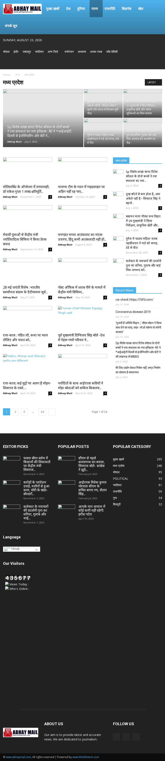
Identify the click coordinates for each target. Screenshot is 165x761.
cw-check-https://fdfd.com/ (134, 299)
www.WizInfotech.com (85, 757)
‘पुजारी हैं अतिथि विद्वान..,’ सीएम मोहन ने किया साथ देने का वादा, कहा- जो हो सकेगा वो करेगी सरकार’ (139, 327)
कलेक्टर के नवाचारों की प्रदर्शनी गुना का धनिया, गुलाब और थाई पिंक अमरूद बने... (143, 265)
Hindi (15, 549)
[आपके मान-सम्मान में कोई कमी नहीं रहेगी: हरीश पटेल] (66, 511)
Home (7, 75)
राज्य (95, 8)
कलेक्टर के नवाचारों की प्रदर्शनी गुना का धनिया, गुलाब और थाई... (35, 512)
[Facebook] (144, 63)
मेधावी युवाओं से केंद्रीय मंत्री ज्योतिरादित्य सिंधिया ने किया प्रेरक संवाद (25, 239)
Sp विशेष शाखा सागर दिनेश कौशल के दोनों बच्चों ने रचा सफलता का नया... (142, 176)
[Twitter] (151, 63)
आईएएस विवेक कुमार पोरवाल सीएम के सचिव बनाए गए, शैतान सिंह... (92, 488)
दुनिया (81, 8)
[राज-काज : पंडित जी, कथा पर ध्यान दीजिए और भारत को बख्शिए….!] (27, 318)
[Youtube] (159, 63)
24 (42, 412)
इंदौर (16, 52)
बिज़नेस (126, 8)
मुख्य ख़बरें (53, 8)
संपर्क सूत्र (11, 25)
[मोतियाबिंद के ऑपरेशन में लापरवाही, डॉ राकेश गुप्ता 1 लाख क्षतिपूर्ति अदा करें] (27, 169)
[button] (157, 9)
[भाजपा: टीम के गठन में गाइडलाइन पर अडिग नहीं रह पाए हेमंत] (82, 169)
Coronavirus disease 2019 (133, 311)
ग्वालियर (39, 52)
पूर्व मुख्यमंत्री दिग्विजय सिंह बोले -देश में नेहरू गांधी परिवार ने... (81, 337)
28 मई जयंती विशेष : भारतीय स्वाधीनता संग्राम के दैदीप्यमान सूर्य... (25, 289)
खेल (140, 8)
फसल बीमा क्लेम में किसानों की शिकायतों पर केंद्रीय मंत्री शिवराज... (36, 464)
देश (68, 8)
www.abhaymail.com (18, 757)
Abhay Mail (14, 141)
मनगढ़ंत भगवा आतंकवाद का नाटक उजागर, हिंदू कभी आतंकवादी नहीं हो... (82, 237)
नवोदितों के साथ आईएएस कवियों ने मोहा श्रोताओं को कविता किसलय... (80, 385)
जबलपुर (27, 52)
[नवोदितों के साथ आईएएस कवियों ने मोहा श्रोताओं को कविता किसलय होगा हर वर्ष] (82, 366)
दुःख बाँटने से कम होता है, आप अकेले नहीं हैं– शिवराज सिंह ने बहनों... (143, 198)
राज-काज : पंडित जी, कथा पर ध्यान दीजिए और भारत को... (25, 337)
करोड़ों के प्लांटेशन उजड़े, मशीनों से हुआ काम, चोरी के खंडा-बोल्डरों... (36, 488)
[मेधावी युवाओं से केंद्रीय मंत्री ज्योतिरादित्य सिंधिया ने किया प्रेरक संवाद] (27, 217)
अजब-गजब (96, 52)
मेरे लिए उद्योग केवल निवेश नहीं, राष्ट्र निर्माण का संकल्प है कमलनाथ (138, 370)
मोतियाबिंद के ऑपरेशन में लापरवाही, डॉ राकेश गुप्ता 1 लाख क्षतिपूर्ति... (26, 189)
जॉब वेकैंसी (112, 52)
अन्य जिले (53, 52)
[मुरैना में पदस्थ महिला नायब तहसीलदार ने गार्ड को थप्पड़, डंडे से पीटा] (103, 132)
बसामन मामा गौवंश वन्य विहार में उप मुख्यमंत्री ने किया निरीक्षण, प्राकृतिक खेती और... (143, 220)
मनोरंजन (69, 52)
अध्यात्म (82, 52)
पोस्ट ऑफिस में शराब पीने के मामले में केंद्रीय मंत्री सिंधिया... (81, 289)
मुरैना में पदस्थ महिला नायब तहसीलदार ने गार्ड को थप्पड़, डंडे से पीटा (142, 243)
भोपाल (6, 52)
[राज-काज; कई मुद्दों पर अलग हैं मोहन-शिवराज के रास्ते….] (27, 366)
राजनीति (110, 8)
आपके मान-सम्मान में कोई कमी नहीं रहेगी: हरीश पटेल (91, 510)
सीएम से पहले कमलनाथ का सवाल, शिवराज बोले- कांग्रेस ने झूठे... (91, 464)
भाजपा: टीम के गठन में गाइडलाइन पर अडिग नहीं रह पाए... (81, 189)
